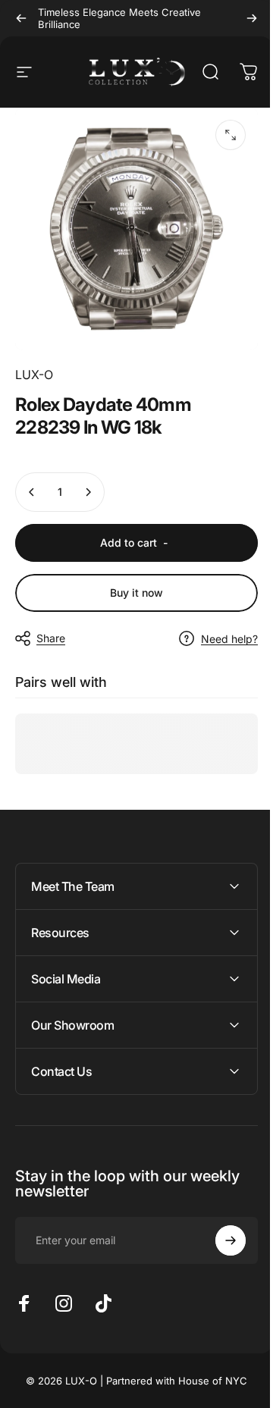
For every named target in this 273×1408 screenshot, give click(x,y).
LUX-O (34, 374)
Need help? (229, 638)
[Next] (251, 18)
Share (50, 638)
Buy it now (136, 592)
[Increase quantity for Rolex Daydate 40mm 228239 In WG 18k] (88, 492)
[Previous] (21, 18)
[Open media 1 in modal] (230, 135)
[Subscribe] (219, 1229)
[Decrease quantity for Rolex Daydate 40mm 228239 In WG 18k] (32, 492)
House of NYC (207, 1369)
